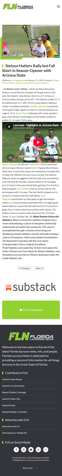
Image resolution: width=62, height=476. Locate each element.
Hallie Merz (34, 164)
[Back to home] (18, 6)
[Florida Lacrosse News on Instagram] (23, 449)
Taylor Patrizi (22, 113)
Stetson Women (41, 83)
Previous (26, 268)
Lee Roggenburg (18, 80)
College (55, 80)
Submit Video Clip (11, 398)
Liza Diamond (23, 188)
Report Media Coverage (14, 392)
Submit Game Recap (12, 379)
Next (38, 268)
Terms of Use (33, 460)
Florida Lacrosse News (25, 83)
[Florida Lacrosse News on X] (38, 449)
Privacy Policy (43, 460)
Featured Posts (8, 83)
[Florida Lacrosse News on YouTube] (31, 449)
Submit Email (8, 405)
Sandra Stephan (10, 164)
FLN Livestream (33, 309)
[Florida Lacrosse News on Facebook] (16, 449)
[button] (58, 6)
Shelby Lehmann (38, 106)
